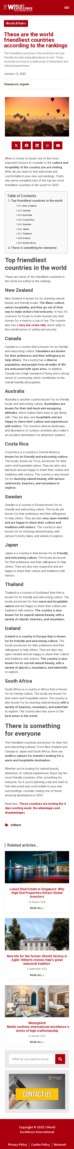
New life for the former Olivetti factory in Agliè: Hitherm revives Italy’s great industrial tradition (37, 960)
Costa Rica (28, 219)
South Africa (29, 242)
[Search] (60, 1059)
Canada (26, 210)
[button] (16, 145)
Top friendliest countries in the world (36, 200)
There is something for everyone (34, 247)
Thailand (27, 233)
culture (15, 825)
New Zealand (29, 205)
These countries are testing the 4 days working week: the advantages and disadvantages (35, 808)
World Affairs (16, 23)
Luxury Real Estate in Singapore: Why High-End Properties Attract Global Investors (37, 892)
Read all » (37, 908)
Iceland (26, 238)
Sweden (26, 224)
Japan (25, 229)
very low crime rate (32, 325)
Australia (27, 215)
